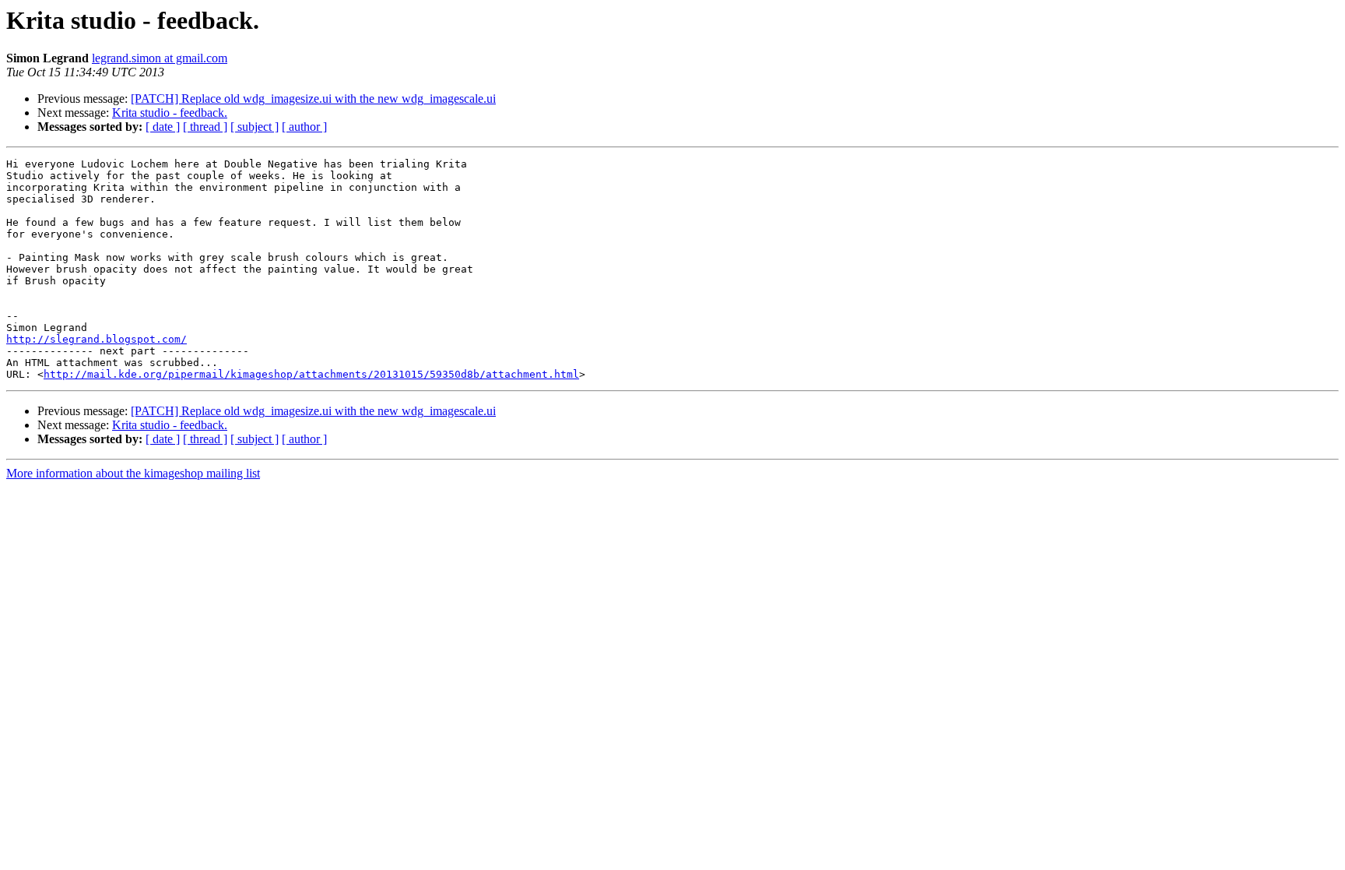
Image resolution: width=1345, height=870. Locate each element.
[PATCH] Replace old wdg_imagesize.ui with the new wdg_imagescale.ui (313, 98)
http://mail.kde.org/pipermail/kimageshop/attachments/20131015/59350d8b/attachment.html (311, 374)
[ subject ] (254, 126)
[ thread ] (205, 126)
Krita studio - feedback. (169, 112)
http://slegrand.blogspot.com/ (96, 339)
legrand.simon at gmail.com (159, 58)
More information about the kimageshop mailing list (133, 473)
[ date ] (163, 126)
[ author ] (304, 126)
